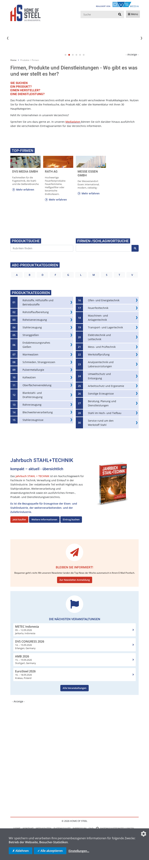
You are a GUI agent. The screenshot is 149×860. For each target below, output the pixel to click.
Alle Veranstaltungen (74, 688)
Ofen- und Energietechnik (103, 300)
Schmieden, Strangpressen (39, 362)
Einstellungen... (79, 851)
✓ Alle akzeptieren (50, 851)
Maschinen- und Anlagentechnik (98, 317)
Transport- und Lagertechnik (105, 327)
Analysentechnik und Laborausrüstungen (101, 364)
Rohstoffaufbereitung (36, 312)
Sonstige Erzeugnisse (101, 393)
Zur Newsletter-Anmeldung (74, 579)
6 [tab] (83, 55)
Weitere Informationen (44, 519)
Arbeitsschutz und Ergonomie (106, 386)
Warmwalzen (30, 354)
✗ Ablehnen (20, 851)
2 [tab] (69, 55)
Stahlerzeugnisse (33, 420)
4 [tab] (76, 55)
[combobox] (41, 248)
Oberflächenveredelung (37, 385)
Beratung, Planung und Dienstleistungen (102, 403)
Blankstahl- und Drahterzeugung (33, 395)
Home (13, 60)
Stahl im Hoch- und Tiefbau (104, 413)
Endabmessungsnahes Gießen (36, 345)
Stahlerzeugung (32, 327)
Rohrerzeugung (32, 404)
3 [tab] (72, 55)
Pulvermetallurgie (33, 369)
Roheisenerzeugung (35, 319)
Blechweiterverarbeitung (38, 412)
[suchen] (119, 14)
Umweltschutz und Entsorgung (99, 376)
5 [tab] (80, 55)
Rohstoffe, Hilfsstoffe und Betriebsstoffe (38, 302)
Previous (7, 38)
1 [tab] (65, 55)
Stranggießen (31, 335)
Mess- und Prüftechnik (102, 347)
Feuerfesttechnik (98, 308)
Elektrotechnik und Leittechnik (99, 337)
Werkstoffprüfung (99, 354)
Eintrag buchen (71, 519)
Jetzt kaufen (19, 519)
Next (141, 38)
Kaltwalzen (29, 377)
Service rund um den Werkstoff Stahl (101, 423)
